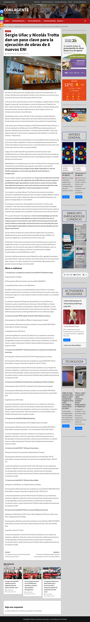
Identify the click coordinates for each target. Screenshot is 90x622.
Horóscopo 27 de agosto (80, 174)
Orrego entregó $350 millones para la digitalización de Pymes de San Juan (12, 584)
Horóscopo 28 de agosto (67, 174)
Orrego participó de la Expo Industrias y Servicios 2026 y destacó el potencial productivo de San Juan (51, 586)
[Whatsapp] (2, 18)
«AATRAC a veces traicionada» (68, 247)
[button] (85, 21)
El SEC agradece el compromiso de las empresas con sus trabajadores (80, 233)
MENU (70, 2)
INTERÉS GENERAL (65, 169)
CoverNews (54, 619)
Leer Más (65, 197)
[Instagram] (2, 22)
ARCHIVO (37, 2)
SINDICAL (67, 238)
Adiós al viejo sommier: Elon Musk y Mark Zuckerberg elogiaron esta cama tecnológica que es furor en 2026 (67, 400)
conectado (21, 611)
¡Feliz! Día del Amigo (80, 256)
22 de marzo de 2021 (21, 53)
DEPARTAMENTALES (47, 2)
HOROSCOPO (67, 166)
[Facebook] (2, 11)
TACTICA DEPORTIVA (79, 2)
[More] (2, 25)
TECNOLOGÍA (67, 390)
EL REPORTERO (10, 53)
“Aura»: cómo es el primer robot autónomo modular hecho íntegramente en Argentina (80, 399)
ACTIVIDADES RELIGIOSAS (71, 326)
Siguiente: (47, 554)
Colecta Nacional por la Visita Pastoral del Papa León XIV (73, 303)
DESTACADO (9, 574)
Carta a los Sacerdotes (72, 345)
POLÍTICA (8, 31)
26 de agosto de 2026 (30, 594)
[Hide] (0, 29)
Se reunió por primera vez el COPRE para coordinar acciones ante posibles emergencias (32, 585)
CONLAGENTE (16, 10)
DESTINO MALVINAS (61, 2)
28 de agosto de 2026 (11, 592)
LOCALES (16, 574)
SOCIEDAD (67, 241)
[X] (2, 15)
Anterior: (17, 554)
